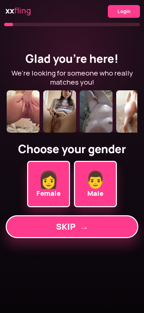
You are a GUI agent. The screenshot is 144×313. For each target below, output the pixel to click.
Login (124, 11)
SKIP (72, 226)
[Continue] (72, 111)
